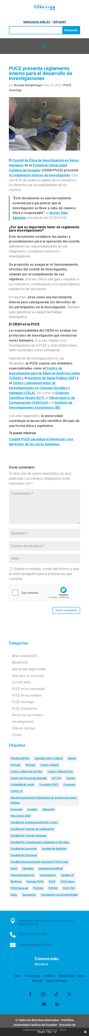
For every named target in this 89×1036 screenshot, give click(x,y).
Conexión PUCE (48, 784)
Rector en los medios (27, 715)
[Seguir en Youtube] (44, 1004)
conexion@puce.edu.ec (36, 945)
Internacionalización (23, 875)
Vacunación (29, 894)
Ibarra (80, 976)
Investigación (48, 875)
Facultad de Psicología (24, 855)
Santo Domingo (56, 981)
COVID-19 (16, 791)
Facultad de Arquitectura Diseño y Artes (34, 822)
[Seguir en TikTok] (56, 994)
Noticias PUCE (34, 881)
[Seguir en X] (69, 994)
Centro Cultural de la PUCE (26, 771)
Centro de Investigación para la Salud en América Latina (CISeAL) (44, 373)
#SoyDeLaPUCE (20, 758)
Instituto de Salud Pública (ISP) (52, 378)
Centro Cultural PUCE (60, 771)
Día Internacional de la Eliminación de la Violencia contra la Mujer (44, 800)
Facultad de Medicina (54, 848)
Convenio (69, 784)
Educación (48, 809)
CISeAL (70, 778)
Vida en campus (23, 728)
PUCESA (38, 888)
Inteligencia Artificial (50, 868)
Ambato (49, 976)
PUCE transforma (24, 709)
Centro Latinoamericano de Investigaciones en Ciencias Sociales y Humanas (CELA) (39, 388)
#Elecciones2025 (24, 656)
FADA (14, 868)
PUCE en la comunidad (28, 689)
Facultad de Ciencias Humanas (29, 835)
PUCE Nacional (19, 888)
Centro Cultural (49, 765)
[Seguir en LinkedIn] (57, 1004)
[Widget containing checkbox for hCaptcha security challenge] (40, 592)
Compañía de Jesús (22, 784)
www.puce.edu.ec (36, 22)
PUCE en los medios (26, 695)
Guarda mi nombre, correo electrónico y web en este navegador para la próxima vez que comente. (44, 574)
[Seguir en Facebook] (30, 994)
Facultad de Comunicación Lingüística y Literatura (40, 842)
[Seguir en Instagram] (43, 994)
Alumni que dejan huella (29, 669)
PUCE (52, 881)
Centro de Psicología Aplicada (28, 778)
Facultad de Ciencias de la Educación (32, 829)
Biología (30, 765)
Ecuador (32, 809)
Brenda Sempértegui (28, 85)
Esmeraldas (66, 976)
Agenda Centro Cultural (49, 758)
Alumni (72, 758)
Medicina (16, 881)
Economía (16, 809)
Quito (14, 894)
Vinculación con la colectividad (59, 894)
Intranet (59, 22)
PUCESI (53, 888)
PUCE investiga (23, 702)
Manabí (37, 981)
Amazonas (32, 976)
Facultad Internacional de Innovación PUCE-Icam (39, 861)
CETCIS (56, 778)
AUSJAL (15, 765)
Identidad (27, 868)
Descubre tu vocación (28, 676)
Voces (17, 735)
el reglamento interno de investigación (39, 175)
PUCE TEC (69, 888)
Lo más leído (21, 682)
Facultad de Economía (23, 848)
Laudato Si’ (67, 875)
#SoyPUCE (20, 662)
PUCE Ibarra (67, 881)
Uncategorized (22, 722)
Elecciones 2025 (20, 815)
